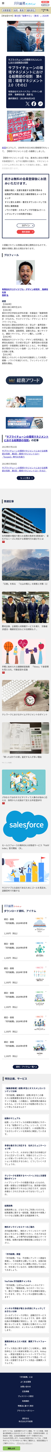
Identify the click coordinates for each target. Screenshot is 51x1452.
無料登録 (44, 2)
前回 (4, 147)
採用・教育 (19, 10)
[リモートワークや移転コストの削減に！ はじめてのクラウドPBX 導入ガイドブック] (25, 140)
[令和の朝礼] (25, 50)
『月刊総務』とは (26, 1377)
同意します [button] (11, 1448)
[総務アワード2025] (24, 385)
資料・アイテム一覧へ (26, 1066)
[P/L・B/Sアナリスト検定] (24, 427)
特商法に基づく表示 (25, 1405)
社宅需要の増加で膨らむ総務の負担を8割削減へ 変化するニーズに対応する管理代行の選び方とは (25, 537)
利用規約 (25, 1401)
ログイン (44, 5)
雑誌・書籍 (15, 926)
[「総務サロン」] (24, 406)
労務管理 (7, 10)
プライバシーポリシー (25, 1410)
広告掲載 (25, 1391)
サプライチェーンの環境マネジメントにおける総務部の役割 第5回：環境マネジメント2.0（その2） (25, 469)
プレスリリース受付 (25, 1396)
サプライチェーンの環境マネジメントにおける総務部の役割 (25, 61)
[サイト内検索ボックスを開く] (47, 10)
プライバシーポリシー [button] (24, 1443)
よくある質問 (25, 1381)
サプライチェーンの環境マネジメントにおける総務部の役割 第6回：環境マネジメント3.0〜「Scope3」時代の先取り (25, 453)
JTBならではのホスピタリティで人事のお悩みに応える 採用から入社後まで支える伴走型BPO (24, 799)
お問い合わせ (25, 1386)
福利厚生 (31, 10)
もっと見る (25, 477)
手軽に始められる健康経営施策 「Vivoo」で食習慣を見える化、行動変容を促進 (25, 668)
